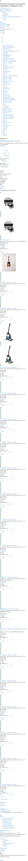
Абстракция (5, 52)
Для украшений (6, 71)
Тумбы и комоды (7, 125)
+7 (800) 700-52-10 (4, 8)
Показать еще (4, 799)
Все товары (2, 32)
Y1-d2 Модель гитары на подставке (8, 732)
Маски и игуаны (6, 95)
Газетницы (5, 65)
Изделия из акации (7, 77)
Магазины (5, 15)
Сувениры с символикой (8, 117)
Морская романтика (7, 97)
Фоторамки (5, 127)
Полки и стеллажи (7, 111)
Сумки (4, 119)
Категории (2, 30)
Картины (5, 85)
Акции (5, 153)
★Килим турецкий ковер (8, 47)
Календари (5, 82)
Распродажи (7, 155)
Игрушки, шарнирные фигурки (10, 75)
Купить (2, 252)
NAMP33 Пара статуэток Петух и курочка (9, 577)
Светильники (6, 112)
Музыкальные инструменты (9, 99)
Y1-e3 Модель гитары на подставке (8, 468)
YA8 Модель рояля (4, 239)
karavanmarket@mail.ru (5, 9)
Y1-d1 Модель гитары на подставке (8, 758)
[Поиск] (13, 29)
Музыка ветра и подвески (9, 98)
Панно (4, 104)
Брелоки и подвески (7, 62)
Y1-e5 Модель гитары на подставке (8, 419)
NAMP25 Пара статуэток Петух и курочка (9, 608)
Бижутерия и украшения (8, 828)
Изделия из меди (7, 80)
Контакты (5, 19)
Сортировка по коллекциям (8, 190)
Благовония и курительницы (9, 60)
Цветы (4, 131)
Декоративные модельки (8, 67)
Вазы (4, 64)
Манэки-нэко (6, 94)
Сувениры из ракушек (8, 115)
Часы (4, 132)
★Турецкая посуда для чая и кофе (11, 51)
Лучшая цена (7, 830)
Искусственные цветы (8, 825)
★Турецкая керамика (8, 50)
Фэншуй (5, 128)
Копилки (5, 89)
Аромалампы (6, 57)
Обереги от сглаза (7, 102)
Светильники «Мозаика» (8, 818)
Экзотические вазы (7, 823)
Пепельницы (6, 107)
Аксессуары (5, 54)
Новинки (6, 150)
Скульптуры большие (8, 114)
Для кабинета (6, 68)
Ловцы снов (5, 91)
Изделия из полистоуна (8, 81)
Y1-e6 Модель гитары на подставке (8, 393)
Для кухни (5, 70)
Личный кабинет (4, 848)
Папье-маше (6, 105)
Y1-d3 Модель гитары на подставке (8, 706)
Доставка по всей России (6, 11)
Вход (1, 21)
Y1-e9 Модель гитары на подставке (8, 282)
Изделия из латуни (7, 78)
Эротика (5, 135)
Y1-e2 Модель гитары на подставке (8, 493)
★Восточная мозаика (8, 45)
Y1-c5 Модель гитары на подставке (8, 784)
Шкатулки (5, 134)
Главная (5, 12)
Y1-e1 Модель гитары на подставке (8, 519)
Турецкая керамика (7, 819)
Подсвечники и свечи (8, 109)
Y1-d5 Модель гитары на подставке (8, 680)
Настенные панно (7, 822)
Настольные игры (7, 101)
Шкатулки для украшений (9, 826)
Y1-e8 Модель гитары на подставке (8, 308)
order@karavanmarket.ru (5, 811)
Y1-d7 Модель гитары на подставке (8, 545)
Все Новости (3, 146)
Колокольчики (6, 88)
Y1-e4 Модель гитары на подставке (8, 442)
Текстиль (5, 124)
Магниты (5, 92)
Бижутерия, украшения (8, 58)
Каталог (2, 816)
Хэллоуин (5, 129)
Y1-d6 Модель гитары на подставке (8, 654)
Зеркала (5, 74)
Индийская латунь (7, 821)
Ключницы (5, 87)
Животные (5, 72)
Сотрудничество (18, 16)
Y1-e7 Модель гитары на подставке (8, 367)
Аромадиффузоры (7, 55)
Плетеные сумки (7, 108)
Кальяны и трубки (7, 84)
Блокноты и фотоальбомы (9, 61)
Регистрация (3, 23)
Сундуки (5, 121)
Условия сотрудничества (8, 16)
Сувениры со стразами (8, 118)
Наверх (1, 860)
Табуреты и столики (7, 122)
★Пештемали (6, 48)
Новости (5, 18)
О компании (6, 13)
